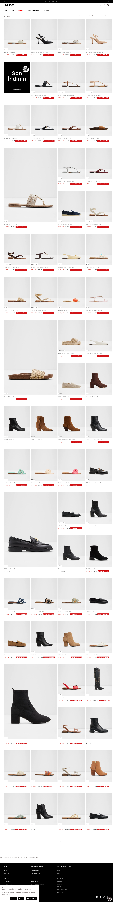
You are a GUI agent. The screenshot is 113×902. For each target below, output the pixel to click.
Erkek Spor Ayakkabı (62, 889)
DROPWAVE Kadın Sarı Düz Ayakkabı (66, 267)
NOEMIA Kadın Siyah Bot (36, 827)
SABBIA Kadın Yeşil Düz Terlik (10, 482)
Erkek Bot (59, 887)
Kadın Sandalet (60, 878)
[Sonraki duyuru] (108, 1)
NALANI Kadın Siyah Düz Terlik (37, 612)
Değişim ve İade (34, 881)
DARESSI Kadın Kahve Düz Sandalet (11, 267)
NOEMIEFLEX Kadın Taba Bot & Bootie (94, 784)
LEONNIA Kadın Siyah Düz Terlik (38, 138)
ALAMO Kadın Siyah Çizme (91, 698)
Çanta (58, 876)
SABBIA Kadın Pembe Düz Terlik (65, 482)
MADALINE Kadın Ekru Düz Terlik (11, 224)
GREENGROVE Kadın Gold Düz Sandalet (67, 784)
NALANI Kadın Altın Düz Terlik (10, 784)
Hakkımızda (6, 873)
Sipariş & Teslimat (35, 870)
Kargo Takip (33, 878)
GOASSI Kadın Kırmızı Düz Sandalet (66, 698)
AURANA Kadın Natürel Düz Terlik (11, 310)
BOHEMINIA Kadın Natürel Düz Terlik (66, 353)
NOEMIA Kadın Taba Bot (63, 655)
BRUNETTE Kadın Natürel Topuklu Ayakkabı (95, 52)
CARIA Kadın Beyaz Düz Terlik (92, 655)
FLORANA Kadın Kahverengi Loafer (11, 655)
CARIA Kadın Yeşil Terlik (9, 827)
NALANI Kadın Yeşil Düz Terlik (64, 612)
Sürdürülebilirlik (8, 884)
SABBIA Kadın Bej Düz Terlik (37, 482)
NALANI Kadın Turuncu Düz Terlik (38, 784)
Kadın (58, 870)
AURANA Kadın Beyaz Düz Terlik (92, 267)
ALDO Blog (60, 892)
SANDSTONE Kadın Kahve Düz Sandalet (39, 267)
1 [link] (52, 842)
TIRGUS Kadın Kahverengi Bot (92, 396)
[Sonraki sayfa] (60, 841)
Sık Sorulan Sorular (35, 873)
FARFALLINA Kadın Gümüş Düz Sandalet (67, 181)
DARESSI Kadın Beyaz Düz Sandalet (93, 224)
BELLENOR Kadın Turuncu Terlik (65, 310)
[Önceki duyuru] (4, 1)
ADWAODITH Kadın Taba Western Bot (66, 439)
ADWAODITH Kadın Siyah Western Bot (94, 439)
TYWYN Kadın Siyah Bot (9, 439)
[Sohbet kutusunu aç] (109, 899)
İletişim (5, 870)
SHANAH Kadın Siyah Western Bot (38, 655)
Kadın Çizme (60, 884)
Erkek (58, 873)
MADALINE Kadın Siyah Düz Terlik (38, 95)
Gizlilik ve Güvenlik (8, 876)
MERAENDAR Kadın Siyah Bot (92, 568)
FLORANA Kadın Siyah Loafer (92, 612)
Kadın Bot (59, 881)
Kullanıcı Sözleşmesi (35, 887)
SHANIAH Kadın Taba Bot (36, 439)
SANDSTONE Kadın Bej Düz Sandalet (93, 95)
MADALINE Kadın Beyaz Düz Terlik (11, 138)
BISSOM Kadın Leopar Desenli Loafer (94, 482)
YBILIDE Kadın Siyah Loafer (91, 827)
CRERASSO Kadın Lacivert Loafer (65, 224)
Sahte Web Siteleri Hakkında (37, 884)
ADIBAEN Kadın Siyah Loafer (64, 525)
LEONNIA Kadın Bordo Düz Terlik (93, 181)
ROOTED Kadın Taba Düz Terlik (92, 138)
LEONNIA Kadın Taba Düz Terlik (65, 138)
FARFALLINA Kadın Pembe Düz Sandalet (94, 310)
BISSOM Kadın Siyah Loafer (10, 568)
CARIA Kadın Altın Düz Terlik (64, 827)
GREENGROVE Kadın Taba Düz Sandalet (66, 741)
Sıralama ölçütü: (83, 16)
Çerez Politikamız (8, 881)
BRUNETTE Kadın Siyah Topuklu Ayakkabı (39, 52)
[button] (6, 10)
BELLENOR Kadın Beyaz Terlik (10, 52)
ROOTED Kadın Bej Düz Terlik (10, 396)
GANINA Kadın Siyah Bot (91, 525)
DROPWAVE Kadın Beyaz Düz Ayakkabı (94, 353)
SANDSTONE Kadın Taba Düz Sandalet (66, 95)
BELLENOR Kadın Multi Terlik (64, 52)
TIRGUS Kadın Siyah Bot (63, 568)
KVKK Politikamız (8, 878)
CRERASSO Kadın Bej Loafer (64, 396)
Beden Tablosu (34, 876)
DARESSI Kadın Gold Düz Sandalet (38, 310)
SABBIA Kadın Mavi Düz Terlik (10, 612)
